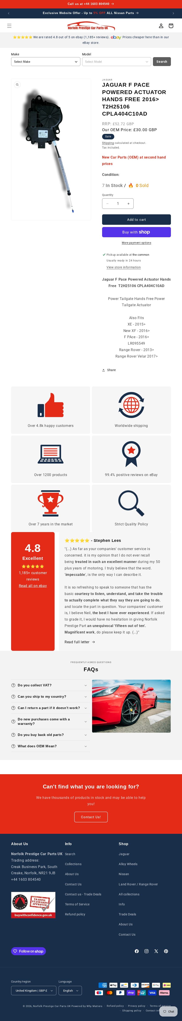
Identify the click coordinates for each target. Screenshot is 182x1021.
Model (86, 54)
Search (161, 61)
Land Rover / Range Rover (138, 884)
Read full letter (77, 642)
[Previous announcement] (9, 13)
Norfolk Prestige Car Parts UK (52, 1006)
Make (15, 54)
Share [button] (111, 370)
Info (122, 904)
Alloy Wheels (128, 864)
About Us (72, 874)
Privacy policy (136, 1006)
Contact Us (73, 884)
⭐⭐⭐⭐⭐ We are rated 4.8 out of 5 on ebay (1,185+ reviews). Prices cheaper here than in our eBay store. (91, 39)
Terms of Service (77, 904)
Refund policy (75, 914)
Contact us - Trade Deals (83, 894)
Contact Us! (91, 817)
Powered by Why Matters (86, 1006)
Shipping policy (131, 1010)
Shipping (108, 143)
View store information (124, 267)
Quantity (107, 195)
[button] (9, 26)
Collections (73, 864)
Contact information (158, 1010)
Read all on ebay (33, 586)
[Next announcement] (173, 13)
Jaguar (124, 854)
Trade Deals (127, 914)
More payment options (136, 242)
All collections (129, 894)
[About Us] (33, 905)
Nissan (124, 874)
